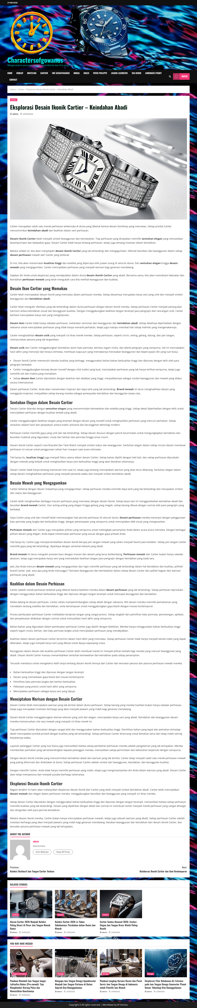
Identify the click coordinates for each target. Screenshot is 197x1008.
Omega (77, 73)
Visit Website (42, 851)
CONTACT (13, 79)
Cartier (44, 73)
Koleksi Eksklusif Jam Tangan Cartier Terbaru (32, 869)
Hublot (19, 73)
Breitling (31, 73)
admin (15, 114)
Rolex (86, 73)
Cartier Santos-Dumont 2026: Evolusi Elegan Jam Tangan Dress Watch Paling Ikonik (118, 925)
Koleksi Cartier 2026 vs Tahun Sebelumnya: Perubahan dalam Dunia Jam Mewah (75, 925)
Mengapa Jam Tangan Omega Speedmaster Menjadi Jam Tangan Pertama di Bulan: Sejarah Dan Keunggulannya (75, 984)
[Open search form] (170, 76)
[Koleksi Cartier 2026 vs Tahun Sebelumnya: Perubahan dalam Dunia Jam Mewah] (76, 904)
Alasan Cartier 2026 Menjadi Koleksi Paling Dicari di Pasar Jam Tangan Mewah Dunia (30, 925)
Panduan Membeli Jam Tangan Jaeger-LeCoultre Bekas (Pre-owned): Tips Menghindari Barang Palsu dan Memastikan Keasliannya (28, 986)
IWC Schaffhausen (61, 73)
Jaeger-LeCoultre (119, 73)
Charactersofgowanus (35, 60)
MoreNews (108, 1004)
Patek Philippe (100, 73)
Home (9, 73)
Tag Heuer (136, 73)
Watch (185, 76)
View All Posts (63, 851)
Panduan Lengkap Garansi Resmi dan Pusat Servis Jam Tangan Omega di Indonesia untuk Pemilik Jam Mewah (121, 984)
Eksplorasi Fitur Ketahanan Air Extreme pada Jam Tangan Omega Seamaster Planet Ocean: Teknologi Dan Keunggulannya (165, 984)
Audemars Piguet (153, 73)
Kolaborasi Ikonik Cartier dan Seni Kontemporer (163, 869)
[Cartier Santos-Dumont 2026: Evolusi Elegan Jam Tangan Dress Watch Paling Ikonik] (121, 904)
